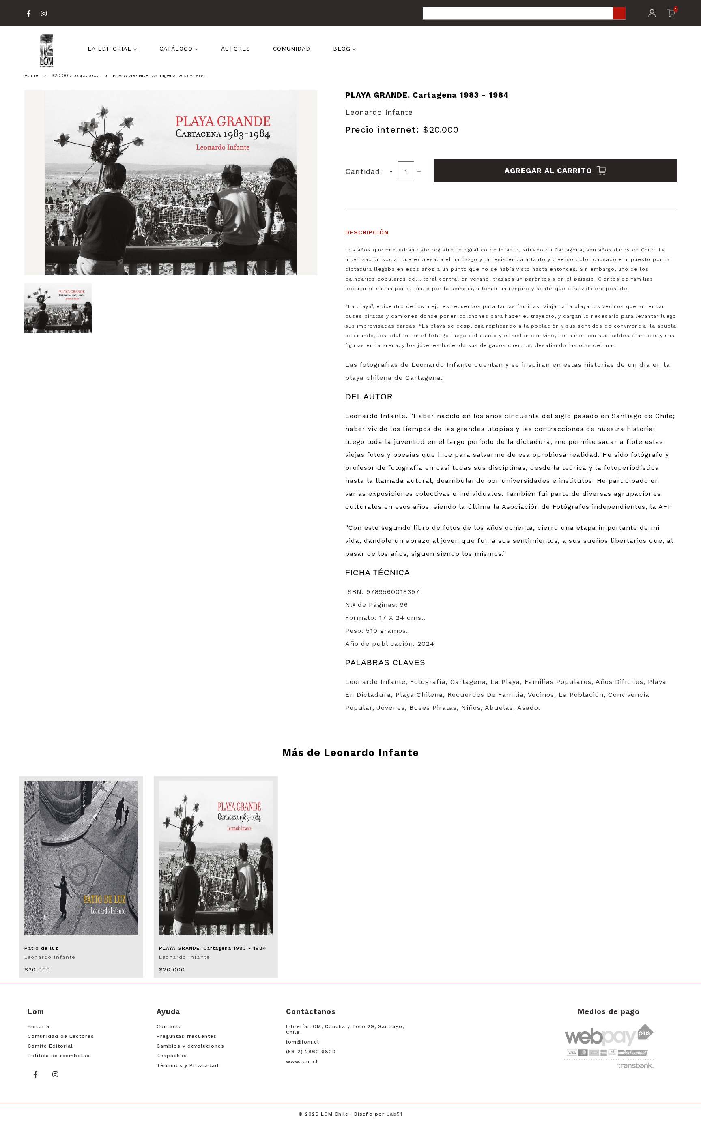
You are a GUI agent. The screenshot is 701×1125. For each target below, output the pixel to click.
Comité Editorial (50, 1046)
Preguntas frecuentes (187, 1036)
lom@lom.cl (302, 1042)
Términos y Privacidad (188, 1065)
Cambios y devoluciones (190, 1046)
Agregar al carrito (550, 170)
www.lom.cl (302, 1061)
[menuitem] (112, 48)
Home (31, 75)
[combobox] (524, 14)
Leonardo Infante (379, 112)
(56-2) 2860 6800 (311, 1051)
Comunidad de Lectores (61, 1036)
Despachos (172, 1056)
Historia (38, 1026)
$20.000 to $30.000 (76, 75)
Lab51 (394, 1114)
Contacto (169, 1026)
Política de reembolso (59, 1056)
